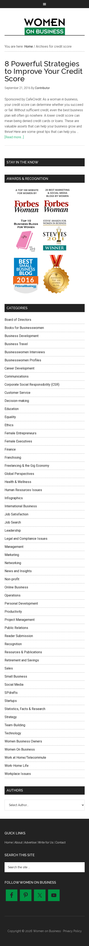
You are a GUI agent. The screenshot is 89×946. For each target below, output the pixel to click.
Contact (60, 842)
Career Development (19, 368)
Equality (10, 417)
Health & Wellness (18, 482)
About (18, 842)
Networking (13, 563)
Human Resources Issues (23, 490)
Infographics (14, 498)
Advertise (30, 842)
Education (12, 409)
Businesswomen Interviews (25, 352)
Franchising (13, 457)
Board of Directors (18, 320)
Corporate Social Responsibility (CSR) (32, 385)
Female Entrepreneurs (20, 433)
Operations (12, 595)
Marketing (12, 555)
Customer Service (17, 393)
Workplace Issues (18, 774)
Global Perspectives (19, 474)
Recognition (13, 644)
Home (9, 842)
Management (14, 547)
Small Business (16, 676)
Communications (17, 376)
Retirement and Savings (22, 660)
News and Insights (18, 571)
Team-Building (15, 725)
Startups (11, 701)
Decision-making (17, 401)
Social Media (14, 685)
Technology (13, 733)
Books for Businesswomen (24, 328)
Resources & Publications (23, 652)
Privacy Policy (72, 931)
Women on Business (45, 25)
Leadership (13, 530)
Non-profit (12, 579)
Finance (10, 449)
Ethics (9, 425)
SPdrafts (11, 693)
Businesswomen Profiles (23, 360)
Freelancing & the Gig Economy (27, 466)
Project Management (20, 620)
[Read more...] (14, 137)
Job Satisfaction (16, 514)
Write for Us (45, 842)
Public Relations (16, 628)
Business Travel (16, 344)
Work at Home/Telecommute (25, 758)
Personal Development (21, 603)
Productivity (13, 612)
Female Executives (18, 441)
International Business (21, 506)
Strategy (11, 717)
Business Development (21, 336)
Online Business (16, 587)
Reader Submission (19, 636)
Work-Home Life (17, 766)
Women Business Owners (23, 741)
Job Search (13, 522)
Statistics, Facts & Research (25, 709)
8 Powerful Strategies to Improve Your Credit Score (44, 71)
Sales (9, 668)
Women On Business (20, 749)
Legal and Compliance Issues (26, 539)
